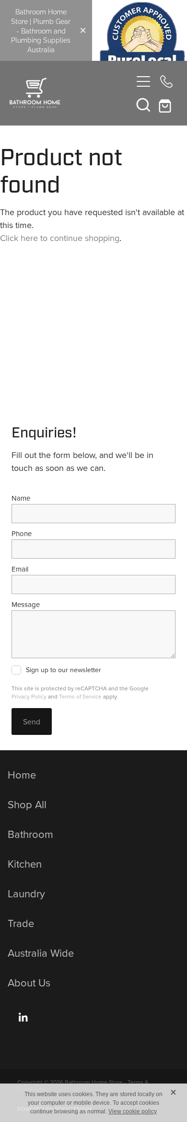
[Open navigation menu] (143, 81)
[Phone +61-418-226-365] (166, 81)
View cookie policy (132, 1111)
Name (21, 498)
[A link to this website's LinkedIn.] (23, 1017)
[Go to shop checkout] (166, 104)
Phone (22, 533)
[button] (143, 104)
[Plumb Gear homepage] (71, 93)
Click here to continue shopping (59, 238)
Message (26, 604)
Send (31, 721)
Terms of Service (80, 696)
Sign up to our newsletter (63, 670)
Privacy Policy (29, 696)
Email (20, 568)
